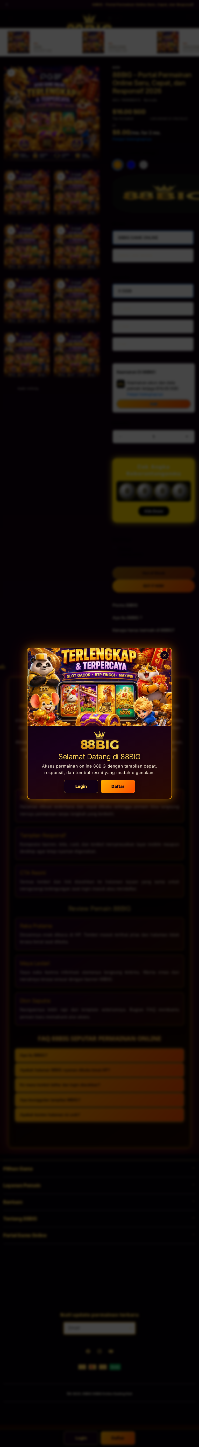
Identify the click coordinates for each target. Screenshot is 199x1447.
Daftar (117, 786)
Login (81, 786)
